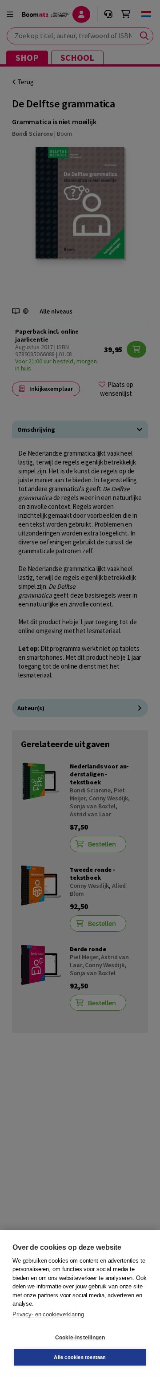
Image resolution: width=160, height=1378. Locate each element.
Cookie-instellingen (80, 1338)
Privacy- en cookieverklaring (48, 1314)
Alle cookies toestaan (80, 1357)
